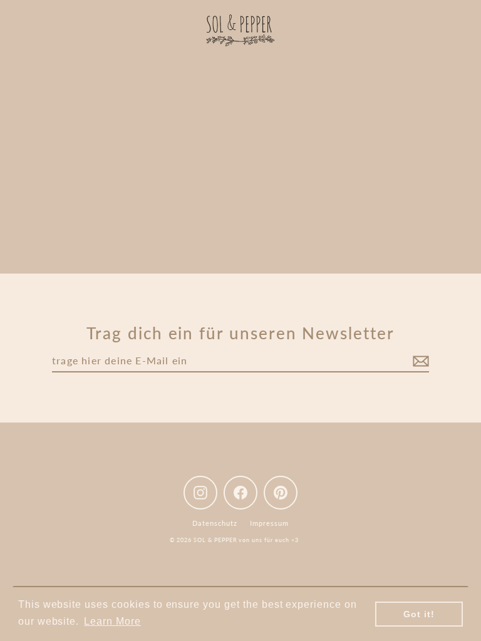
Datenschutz (214, 523)
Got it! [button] (419, 614)
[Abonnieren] (419, 360)
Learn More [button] (112, 621)
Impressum (269, 523)
